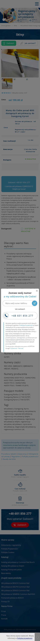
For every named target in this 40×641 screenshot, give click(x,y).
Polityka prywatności (24, 638)
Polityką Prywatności (26, 325)
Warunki (20, 348)
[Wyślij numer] (34, 303)
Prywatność (13, 348)
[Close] (37, 290)
